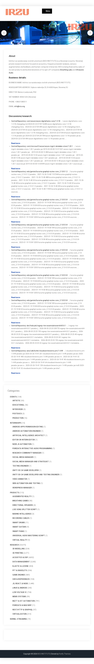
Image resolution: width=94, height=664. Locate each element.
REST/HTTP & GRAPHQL (22, 610)
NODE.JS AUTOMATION (21, 444)
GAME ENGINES (18, 575)
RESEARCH (14, 545)
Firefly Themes (65, 654)
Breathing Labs (66, 70)
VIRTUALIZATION (19, 614)
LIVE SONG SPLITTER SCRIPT (24, 509)
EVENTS (13, 397)
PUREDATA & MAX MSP (21, 605)
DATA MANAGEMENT (21, 562)
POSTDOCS (17, 413)
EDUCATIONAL (18, 405)
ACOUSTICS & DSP (20, 557)
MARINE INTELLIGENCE (21, 514)
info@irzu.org (19, 106)
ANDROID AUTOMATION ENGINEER (26, 431)
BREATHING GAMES (20, 501)
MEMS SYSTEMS (19, 596)
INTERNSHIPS (15, 423)
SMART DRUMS (18, 522)
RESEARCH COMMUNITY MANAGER (26, 453)
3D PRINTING (17, 553)
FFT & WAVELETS (19, 570)
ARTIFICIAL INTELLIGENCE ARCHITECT (28, 435)
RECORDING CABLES (20, 518)
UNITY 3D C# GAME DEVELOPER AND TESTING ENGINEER (35, 474)
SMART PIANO (18, 531)
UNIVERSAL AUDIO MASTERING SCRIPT (28, 535)
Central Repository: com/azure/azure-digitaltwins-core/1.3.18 (35, 121)
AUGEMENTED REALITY (22, 496)
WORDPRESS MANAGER (22, 488)
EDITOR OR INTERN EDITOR (23, 440)
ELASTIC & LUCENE (20, 566)
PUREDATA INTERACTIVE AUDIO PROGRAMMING (32, 448)
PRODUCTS (14, 492)
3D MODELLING (18, 549)
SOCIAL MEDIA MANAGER (22, 457)
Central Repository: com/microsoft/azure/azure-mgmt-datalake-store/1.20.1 (42, 146)
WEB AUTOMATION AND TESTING (26, 483)
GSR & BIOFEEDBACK (21, 579)
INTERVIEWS (17, 409)
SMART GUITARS (19, 527)
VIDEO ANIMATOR (19, 479)
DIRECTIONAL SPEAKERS (22, 505)
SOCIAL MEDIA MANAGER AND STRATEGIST (30, 461)
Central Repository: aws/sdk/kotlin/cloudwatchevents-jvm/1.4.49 (37, 351)
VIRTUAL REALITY (19, 540)
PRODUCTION (18, 418)
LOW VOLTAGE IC (19, 592)
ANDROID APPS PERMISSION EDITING (27, 427)
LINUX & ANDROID (19, 588)
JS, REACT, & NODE (20, 583)
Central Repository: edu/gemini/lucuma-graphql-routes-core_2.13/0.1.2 (39, 172)
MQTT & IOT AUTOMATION (23, 601)
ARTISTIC (16, 400)
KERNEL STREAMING (18, 619)
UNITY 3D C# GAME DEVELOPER (25, 470)
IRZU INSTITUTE (43, 654)
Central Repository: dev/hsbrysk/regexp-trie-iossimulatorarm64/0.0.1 (38, 326)
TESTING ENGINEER (20, 466)
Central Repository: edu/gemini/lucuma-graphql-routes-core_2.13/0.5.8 (39, 200)
